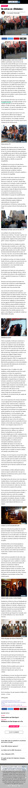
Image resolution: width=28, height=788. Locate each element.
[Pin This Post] (16, 39)
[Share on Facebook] (4, 39)
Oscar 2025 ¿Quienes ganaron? (9, 746)
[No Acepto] (26, 776)
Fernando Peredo (6, 101)
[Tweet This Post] (10, 39)
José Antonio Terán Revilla (13, 13)
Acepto (10, 785)
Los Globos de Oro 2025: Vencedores (11, 750)
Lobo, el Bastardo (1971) (7, 754)
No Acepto (16, 785)
